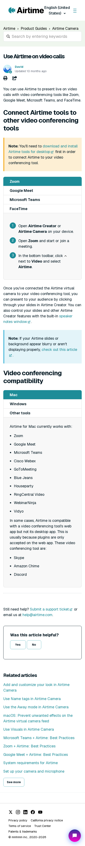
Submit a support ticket (49, 609)
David (19, 67)
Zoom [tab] (15, 181)
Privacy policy (17, 820)
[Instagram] (18, 812)
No (34, 644)
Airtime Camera (65, 28)
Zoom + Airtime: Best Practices (29, 746)
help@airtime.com (37, 614)
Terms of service (19, 826)
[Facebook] (33, 812)
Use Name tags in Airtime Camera (32, 698)
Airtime (9, 28)
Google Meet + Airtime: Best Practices (35, 754)
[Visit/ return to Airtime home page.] (26, 10)
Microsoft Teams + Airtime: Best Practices (38, 737)
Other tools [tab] (20, 413)
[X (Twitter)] (10, 812)
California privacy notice (47, 820)
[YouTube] (40, 812)
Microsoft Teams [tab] (25, 199)
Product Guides (34, 28)
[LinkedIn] (25, 812)
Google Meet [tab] (21, 190)
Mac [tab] (14, 394)
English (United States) (57, 10)
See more (14, 782)
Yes (18, 644)
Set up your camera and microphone (33, 771)
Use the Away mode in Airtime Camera (35, 707)
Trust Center (42, 826)
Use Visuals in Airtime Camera (28, 729)
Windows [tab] (18, 403)
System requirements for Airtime (30, 762)
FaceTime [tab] (18, 208)
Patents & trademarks (22, 831)
